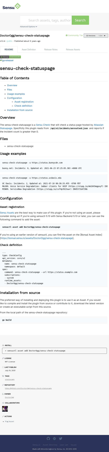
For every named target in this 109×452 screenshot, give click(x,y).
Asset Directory (50, 445)
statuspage (9, 379)
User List (64, 445)
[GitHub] (49, 439)
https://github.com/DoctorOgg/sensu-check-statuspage (28, 388)
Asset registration (23, 101)
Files (9, 89)
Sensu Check (43, 124)
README (9, 49)
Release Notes (50, 49)
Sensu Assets (7, 212)
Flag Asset (9, 421)
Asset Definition (29, 49)
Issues (73, 445)
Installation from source (20, 110)
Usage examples (16, 93)
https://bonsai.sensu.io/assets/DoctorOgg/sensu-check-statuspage (37, 238)
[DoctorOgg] (6, 410)
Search (80, 20)
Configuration (14, 98)
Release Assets (73, 49)
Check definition (23, 105)
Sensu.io (36, 445)
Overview (12, 85)
